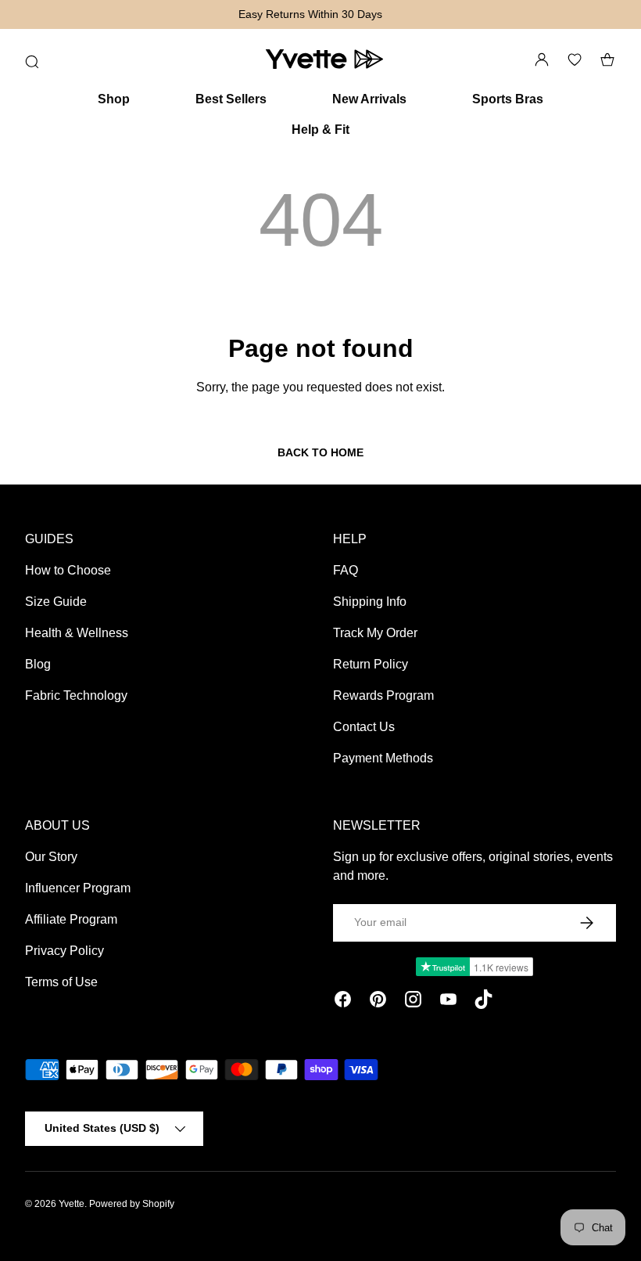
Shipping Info (369, 601)
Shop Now (601, 14)
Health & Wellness (76, 633)
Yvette (71, 1203)
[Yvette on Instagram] (413, 1001)
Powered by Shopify (131, 1203)
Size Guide (56, 601)
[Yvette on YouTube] (448, 1001)
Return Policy (370, 664)
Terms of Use (61, 982)
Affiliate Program (71, 919)
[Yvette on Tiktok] (483, 1001)
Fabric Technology (76, 695)
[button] (607, 59)
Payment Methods (383, 758)
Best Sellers (231, 99)
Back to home (320, 452)
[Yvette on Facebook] (343, 1001)
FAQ (345, 570)
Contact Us (364, 726)
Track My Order (375, 633)
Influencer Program (78, 888)
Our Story (51, 856)
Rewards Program (383, 695)
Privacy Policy (64, 950)
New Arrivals (369, 99)
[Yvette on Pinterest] (378, 1001)
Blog (38, 664)
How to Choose (68, 570)
